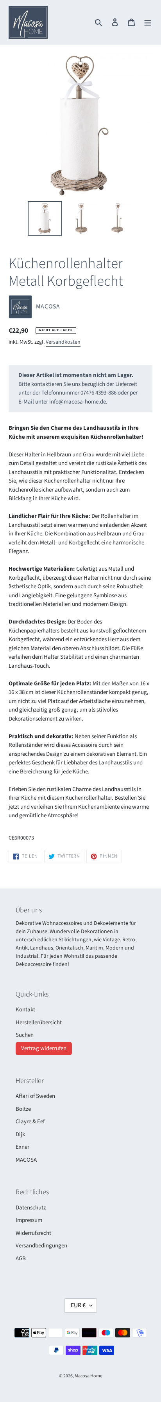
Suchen (25, 1035)
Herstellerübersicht (39, 1022)
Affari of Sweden (35, 1096)
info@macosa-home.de (77, 402)
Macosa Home (88, 1376)
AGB (21, 1258)
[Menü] (148, 22)
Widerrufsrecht (33, 1233)
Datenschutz (31, 1208)
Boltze (23, 1109)
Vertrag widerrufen (43, 1048)
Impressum (29, 1220)
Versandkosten (63, 342)
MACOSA (26, 1160)
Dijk (20, 1134)
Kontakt (25, 1010)
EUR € (78, 1305)
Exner (22, 1147)
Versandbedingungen (41, 1246)
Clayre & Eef (30, 1121)
